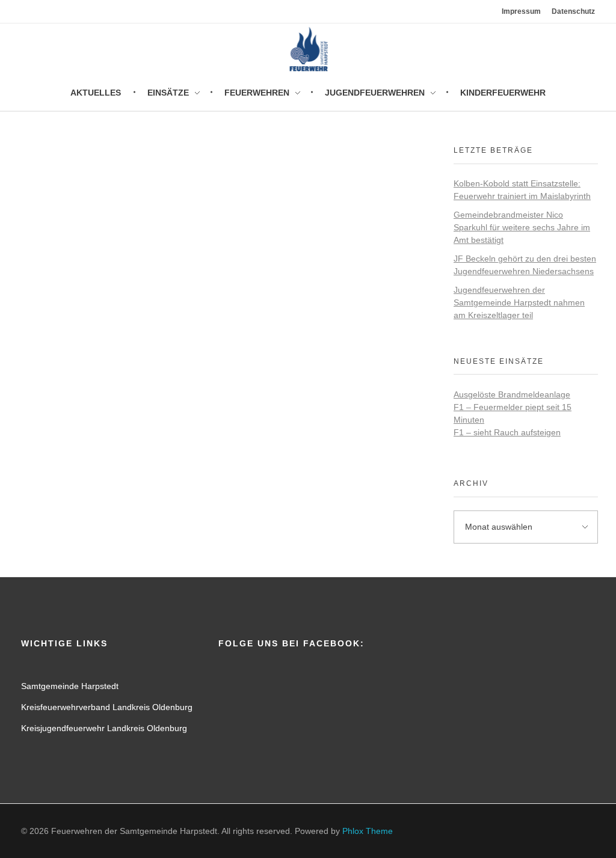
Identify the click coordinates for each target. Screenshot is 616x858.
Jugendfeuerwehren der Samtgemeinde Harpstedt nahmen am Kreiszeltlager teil (519, 302)
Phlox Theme (367, 831)
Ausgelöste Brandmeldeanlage (512, 394)
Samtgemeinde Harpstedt (70, 686)
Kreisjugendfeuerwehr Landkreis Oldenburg (104, 728)
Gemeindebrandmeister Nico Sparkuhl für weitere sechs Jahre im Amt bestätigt (522, 227)
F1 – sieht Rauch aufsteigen (507, 432)
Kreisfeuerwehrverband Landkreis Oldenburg (106, 707)
